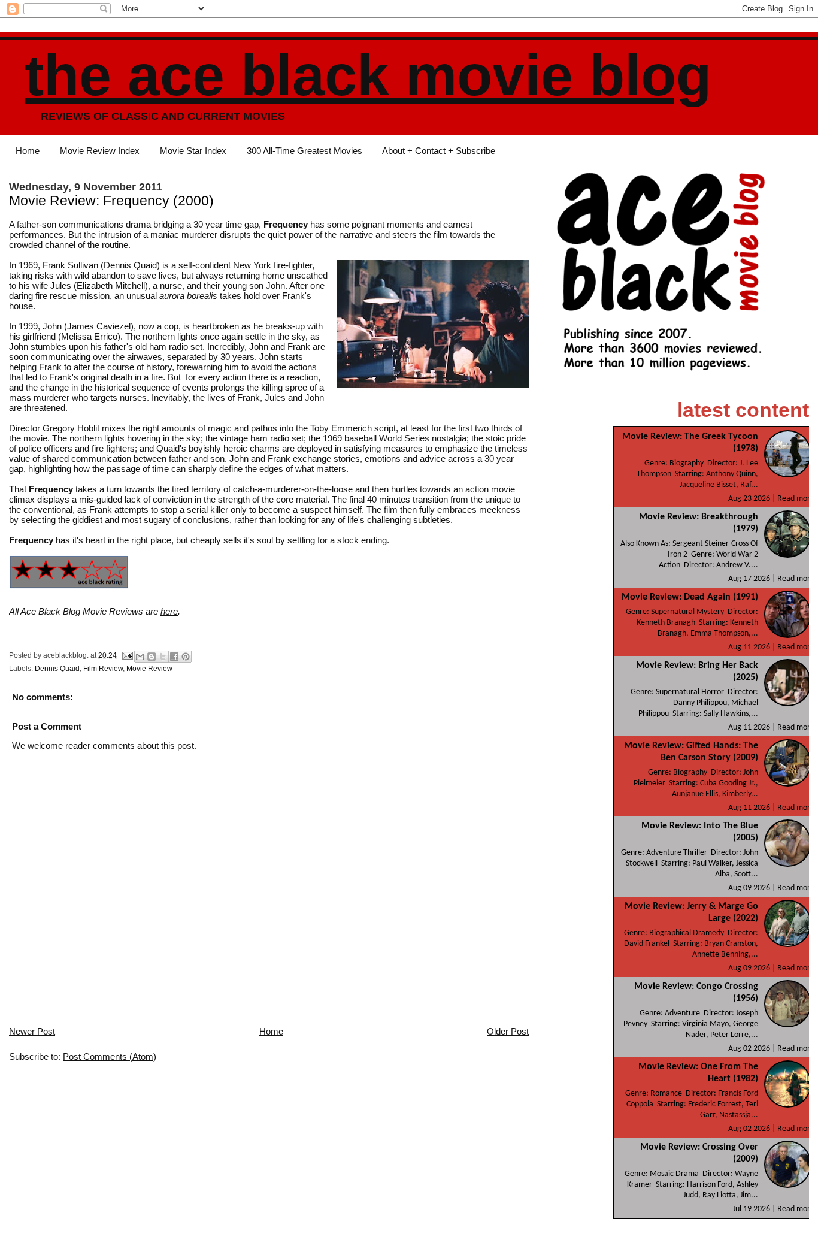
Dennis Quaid (57, 668)
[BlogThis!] (151, 657)
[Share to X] (163, 657)
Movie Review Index (100, 151)
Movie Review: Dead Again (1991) (690, 597)
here (169, 611)
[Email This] (140, 657)
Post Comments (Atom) (109, 1056)
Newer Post (32, 1031)
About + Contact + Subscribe (438, 151)
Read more (795, 498)
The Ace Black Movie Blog (368, 75)
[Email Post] (127, 655)
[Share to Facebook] (174, 657)
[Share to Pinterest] (186, 657)
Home (28, 151)
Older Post (508, 1031)
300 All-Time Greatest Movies (304, 151)
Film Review (103, 668)
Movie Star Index (193, 151)
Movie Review (149, 668)
